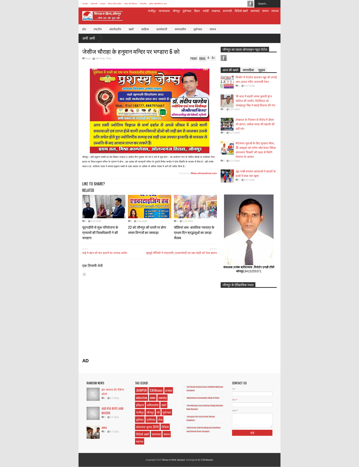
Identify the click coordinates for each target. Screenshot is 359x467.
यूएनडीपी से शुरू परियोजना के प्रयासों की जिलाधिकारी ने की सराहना (100, 232)
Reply (88, 58)
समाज (265, 10)
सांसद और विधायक (130, 4)
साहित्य (145, 29)
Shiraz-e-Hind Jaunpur (173, 460)
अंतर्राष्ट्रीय (115, 29)
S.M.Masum (156, 390)
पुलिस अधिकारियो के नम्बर (158, 4)
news (153, 397)
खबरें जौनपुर (100, 58)
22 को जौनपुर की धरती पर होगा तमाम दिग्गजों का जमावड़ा (147, 229)
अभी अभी (88, 38)
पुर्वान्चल (187, 10)
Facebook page (250, 4)
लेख (160, 419)
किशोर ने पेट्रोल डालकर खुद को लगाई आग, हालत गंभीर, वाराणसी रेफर (256, 79)
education (141, 397)
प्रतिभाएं (150, 419)
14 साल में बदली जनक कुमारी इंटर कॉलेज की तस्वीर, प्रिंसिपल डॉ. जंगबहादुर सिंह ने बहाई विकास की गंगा (255, 100)
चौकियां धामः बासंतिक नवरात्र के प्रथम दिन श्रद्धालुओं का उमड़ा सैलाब (194, 232)
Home (85, 4)
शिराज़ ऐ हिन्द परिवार (114, 4)
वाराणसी (227, 10)
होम (84, 29)
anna (104, 427)
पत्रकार (102, 4)
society (162, 397)
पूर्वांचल (140, 419)
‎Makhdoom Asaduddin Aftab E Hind (203, 398)
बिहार (197, 10)
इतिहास (140, 405)
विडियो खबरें (241, 10)
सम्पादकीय (143, 4)
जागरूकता (164, 10)
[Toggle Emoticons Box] (84, 274)
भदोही (206, 10)
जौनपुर (176, 10)
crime (168, 390)
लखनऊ (216, 10)
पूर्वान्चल (198, 29)
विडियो (165, 427)
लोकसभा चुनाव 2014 (147, 427)
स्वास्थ (275, 10)
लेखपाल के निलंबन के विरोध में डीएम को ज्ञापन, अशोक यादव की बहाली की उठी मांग (255, 124)
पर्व (158, 412)
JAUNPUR (141, 390)
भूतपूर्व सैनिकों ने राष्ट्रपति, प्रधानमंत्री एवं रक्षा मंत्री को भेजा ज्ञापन (181, 252)
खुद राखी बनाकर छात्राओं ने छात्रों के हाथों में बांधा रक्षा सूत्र (256, 173)
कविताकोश (153, 405)
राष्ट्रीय (97, 29)
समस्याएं (255, 10)
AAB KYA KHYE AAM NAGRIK (112, 410)
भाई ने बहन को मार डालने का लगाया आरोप (104, 252)
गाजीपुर (152, 10)
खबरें (131, 29)
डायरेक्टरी (94, 4)
